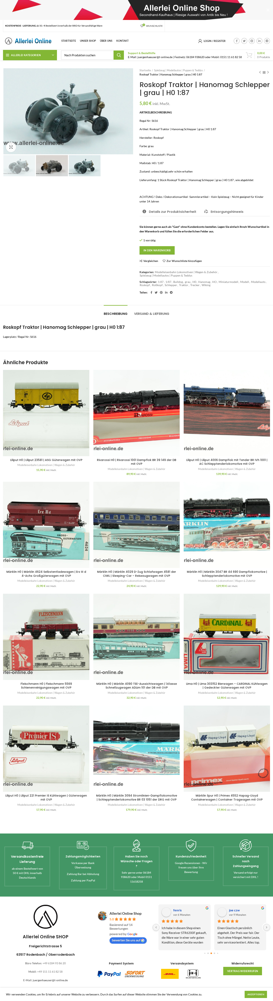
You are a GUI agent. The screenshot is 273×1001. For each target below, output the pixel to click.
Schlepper (171, 285)
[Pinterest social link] (252, 41)
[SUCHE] (119, 55)
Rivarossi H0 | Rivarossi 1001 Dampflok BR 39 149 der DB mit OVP (136, 462)
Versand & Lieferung (151, 313)
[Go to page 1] (208, 953)
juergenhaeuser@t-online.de (50, 980)
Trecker (195, 285)
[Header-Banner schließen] (268, 10)
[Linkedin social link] (259, 41)
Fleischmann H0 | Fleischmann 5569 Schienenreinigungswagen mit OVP (46, 686)
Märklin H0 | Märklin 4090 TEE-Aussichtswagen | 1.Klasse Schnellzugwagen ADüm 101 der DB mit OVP (136, 686)
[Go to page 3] (214, 953)
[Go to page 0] (204, 953)
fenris (176, 910)
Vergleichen (150, 261)
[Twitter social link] (244, 41)
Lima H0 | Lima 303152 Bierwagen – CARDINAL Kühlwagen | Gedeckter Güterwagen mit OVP (227, 686)
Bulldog (178, 281)
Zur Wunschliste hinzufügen (184, 261)
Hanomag (204, 281)
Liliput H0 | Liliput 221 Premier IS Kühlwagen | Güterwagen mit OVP (46, 798)
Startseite (145, 70)
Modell (244, 281)
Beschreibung (116, 313)
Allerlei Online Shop (125, 913)
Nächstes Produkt (268, 72)
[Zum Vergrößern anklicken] (11, 147)
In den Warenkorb (157, 250)
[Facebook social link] (237, 41)
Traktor (183, 285)
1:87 (160, 281)
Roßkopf (157, 285)
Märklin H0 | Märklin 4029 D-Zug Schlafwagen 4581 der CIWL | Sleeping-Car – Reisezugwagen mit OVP (136, 574)
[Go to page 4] (217, 953)
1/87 (168, 281)
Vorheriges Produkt (260, 72)
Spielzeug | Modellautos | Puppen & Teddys (178, 70)
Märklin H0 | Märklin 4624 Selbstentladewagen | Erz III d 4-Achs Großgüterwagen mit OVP (46, 574)
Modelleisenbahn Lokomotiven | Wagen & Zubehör (186, 272)
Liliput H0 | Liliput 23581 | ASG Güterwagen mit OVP (46, 460)
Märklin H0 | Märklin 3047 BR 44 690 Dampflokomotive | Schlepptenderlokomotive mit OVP (227, 574)
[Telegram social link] (267, 41)
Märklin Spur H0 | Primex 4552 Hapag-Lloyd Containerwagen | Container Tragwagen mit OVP (227, 798)
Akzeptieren (255, 994)
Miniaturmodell (228, 281)
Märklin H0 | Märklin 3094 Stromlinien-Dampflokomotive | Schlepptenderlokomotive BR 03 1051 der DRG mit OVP (136, 798)
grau (187, 281)
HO (214, 281)
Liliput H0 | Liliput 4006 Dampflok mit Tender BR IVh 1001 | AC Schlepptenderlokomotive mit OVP (226, 462)
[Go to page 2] (211, 953)
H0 (194, 281)
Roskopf (145, 285)
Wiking (206, 285)
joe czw (233, 910)
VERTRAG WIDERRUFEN (242, 971)
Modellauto (258, 281)
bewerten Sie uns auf (126, 940)
